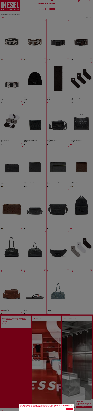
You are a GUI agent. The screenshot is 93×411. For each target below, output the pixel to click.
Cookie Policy (53, 406)
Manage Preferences (38, 406)
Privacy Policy (47, 406)
